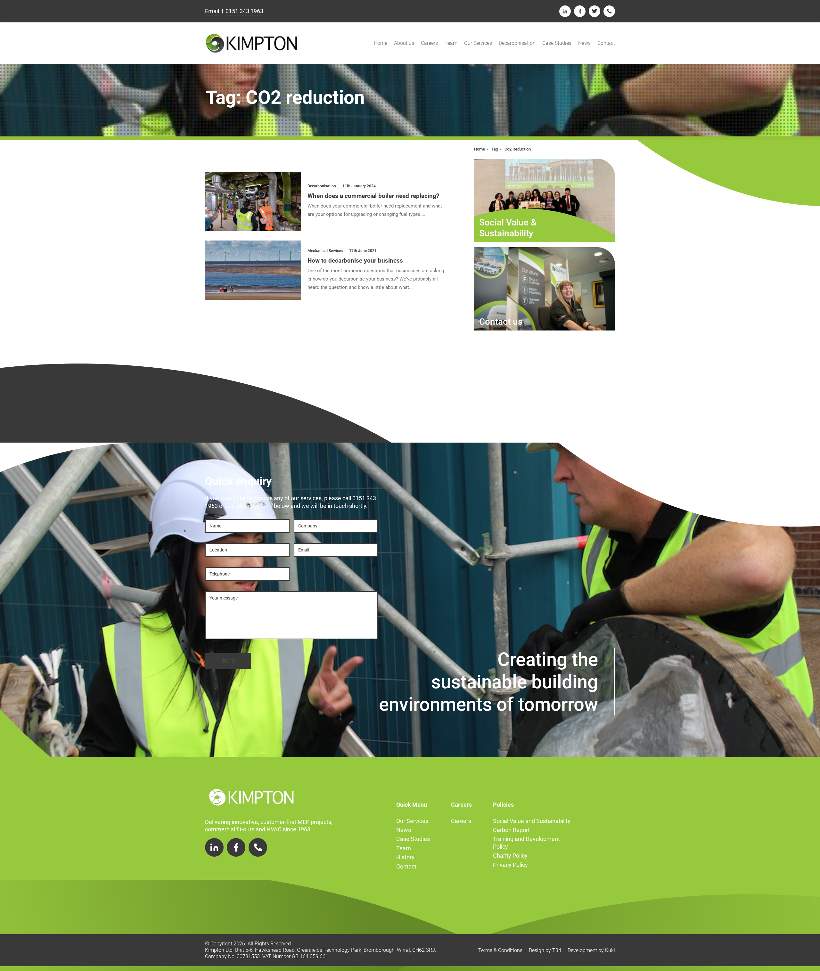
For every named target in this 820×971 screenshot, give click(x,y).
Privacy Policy (510, 864)
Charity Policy (510, 855)
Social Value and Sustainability (531, 821)
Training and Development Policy (526, 843)
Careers (429, 43)
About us (404, 43)
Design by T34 (545, 950)
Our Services (478, 43)
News (584, 43)
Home (380, 43)
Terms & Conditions (500, 950)
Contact (606, 43)
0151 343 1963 (244, 11)
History (405, 857)
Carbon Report (511, 830)
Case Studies (556, 43)
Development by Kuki (591, 950)
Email (212, 11)
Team (451, 43)
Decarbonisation (517, 43)
